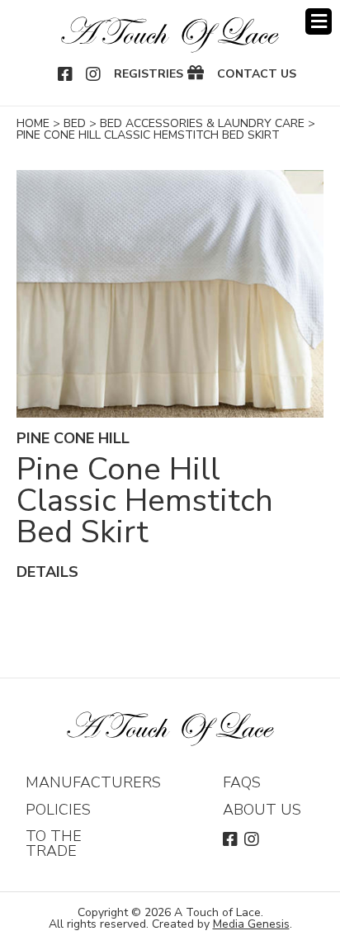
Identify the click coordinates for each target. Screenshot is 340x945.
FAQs (242, 782)
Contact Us (256, 74)
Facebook (66, 74)
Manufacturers (93, 782)
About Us (262, 810)
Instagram (94, 74)
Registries (148, 74)
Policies (58, 810)
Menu (318, 21)
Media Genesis (251, 924)
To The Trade (54, 843)
